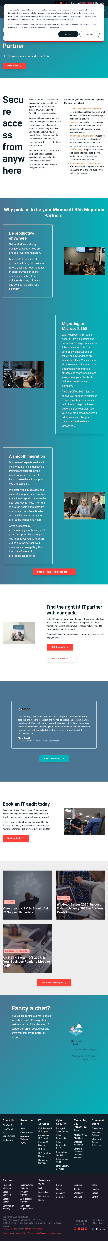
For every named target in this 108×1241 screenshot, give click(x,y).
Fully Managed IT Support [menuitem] (45, 1129)
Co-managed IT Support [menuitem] (44, 1136)
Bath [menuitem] (40, 1188)
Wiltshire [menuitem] (78, 1197)
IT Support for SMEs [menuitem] (44, 1154)
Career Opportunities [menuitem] (9, 1134)
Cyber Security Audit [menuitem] (63, 1160)
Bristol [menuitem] (41, 1200)
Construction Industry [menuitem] (8, 1207)
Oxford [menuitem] (95, 1193)
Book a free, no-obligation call (52, 572)
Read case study (52, 758)
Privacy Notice (8, 1233)
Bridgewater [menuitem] (44, 1196)
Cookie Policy (21, 1233)
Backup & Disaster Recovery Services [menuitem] (78, 1153)
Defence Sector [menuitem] (7, 1200)
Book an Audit (14, 838)
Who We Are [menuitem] (8, 1125)
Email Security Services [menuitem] (62, 1167)
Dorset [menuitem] (59, 1185)
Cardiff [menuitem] (95, 1197)
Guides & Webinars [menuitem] (24, 1137)
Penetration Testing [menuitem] (61, 1153)
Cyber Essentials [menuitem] (61, 1136)
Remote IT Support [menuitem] (43, 1143)
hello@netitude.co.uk (33, 1229)
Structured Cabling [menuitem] (96, 1134)
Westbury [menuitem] (78, 1193)
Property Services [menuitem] (24, 1193)
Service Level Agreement (50, 1233)
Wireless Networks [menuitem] (78, 1143)
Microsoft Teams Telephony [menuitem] (96, 1142)
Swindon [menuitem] (78, 1185)
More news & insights (52, 982)
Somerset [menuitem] (60, 1197)
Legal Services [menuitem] (7, 1193)
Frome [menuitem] (59, 1189)
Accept (68, 34)
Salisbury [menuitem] (60, 1193)
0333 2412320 (86, 3)
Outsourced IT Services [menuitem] (44, 1161)
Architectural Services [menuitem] (26, 1200)
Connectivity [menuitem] (97, 1128)
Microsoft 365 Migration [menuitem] (80, 1136)
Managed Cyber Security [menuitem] (63, 1129)
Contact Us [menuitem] (8, 1140)
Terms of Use (33, 1233)
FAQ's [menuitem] (23, 1143)
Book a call (13, 65)
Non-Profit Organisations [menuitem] (26, 1207)
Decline (90, 34)
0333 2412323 (12, 1229)
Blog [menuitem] (22, 1128)
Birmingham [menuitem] (43, 1192)
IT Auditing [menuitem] (43, 1149)
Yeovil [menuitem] (94, 1185)
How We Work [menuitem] (9, 1129)
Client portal (99, 3)
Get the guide (58, 647)
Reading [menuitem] (95, 1189)
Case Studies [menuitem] (26, 1132)
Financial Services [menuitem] (7, 1186)
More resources (59, 658)
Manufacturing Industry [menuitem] (26, 1186)
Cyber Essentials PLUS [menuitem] (61, 1145)
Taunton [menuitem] (77, 1189)
